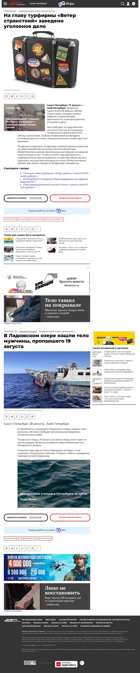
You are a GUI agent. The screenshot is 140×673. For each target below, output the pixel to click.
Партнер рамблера (45, 663)
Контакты (26, 623)
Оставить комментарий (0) (70, 198)
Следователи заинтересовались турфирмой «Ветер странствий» (29, 240)
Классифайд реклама (31, 626)
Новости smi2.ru (13, 323)
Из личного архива (12, 90)
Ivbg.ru (35, 439)
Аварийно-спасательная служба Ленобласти (23, 410)
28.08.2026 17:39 (10, 331)
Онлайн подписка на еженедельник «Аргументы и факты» (105, 620)
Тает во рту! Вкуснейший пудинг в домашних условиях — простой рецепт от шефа (118, 390)
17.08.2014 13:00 (10, 11)
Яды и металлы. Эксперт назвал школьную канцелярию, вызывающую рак (117, 399)
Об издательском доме (32, 620)
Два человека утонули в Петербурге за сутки (53, 493)
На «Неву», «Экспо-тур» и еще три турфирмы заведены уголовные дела (73, 249)
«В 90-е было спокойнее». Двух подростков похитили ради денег (118, 371)
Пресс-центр (50, 620)
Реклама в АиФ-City (104, 623)
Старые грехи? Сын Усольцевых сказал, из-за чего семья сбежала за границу (119, 354)
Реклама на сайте (59, 623)
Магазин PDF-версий (68, 620)
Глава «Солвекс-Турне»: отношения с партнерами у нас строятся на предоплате (29, 258)
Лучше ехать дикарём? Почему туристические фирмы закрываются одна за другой (29, 249)
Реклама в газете (40, 623)
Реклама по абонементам (81, 623)
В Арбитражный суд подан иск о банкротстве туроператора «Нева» (73, 241)
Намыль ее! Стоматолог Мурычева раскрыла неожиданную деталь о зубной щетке (119, 381)
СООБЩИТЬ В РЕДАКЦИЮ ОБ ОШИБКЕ (95, 626)
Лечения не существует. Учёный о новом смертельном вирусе (118, 362)
